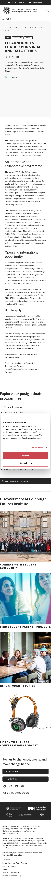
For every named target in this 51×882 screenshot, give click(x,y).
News (12, 28)
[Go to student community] (25, 540)
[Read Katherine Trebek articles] (25, 659)
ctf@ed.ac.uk (18, 304)
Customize (24, 463)
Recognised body (12, 845)
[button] (47, 10)
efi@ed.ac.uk (11, 833)
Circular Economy (13, 406)
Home (7, 28)
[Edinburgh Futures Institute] (19, 10)
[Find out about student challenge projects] (25, 600)
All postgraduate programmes (15, 481)
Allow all (25, 455)
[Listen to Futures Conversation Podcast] (25, 718)
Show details (37, 447)
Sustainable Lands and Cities (18, 469)
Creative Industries (13, 412)
